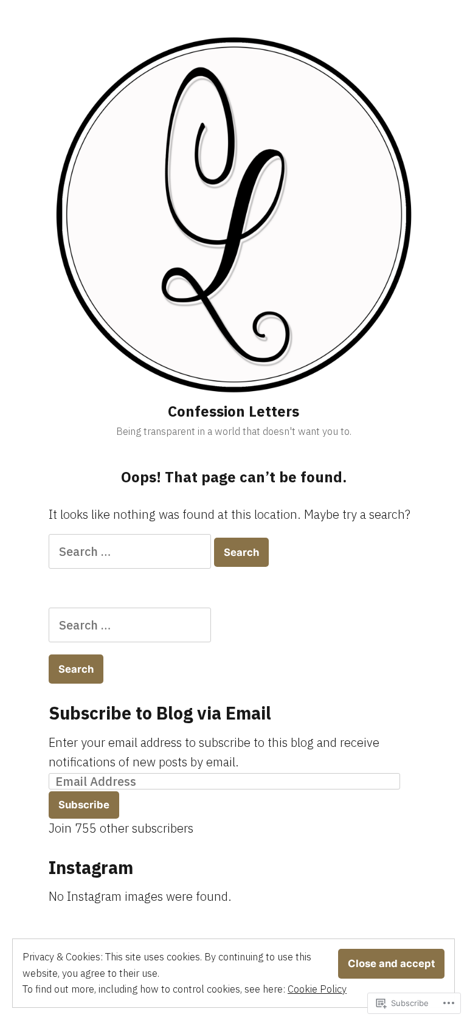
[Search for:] (131, 551)
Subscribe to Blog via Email (160, 712)
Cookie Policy (317, 989)
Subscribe (83, 805)
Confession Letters (233, 411)
